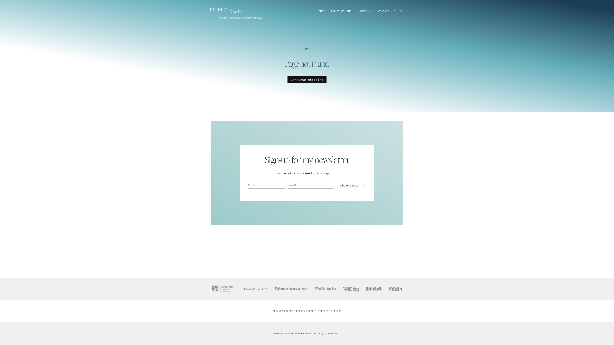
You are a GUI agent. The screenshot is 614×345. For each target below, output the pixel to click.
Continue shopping (307, 79)
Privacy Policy (283, 311)
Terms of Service (329, 311)
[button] (365, 11)
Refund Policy (305, 311)
